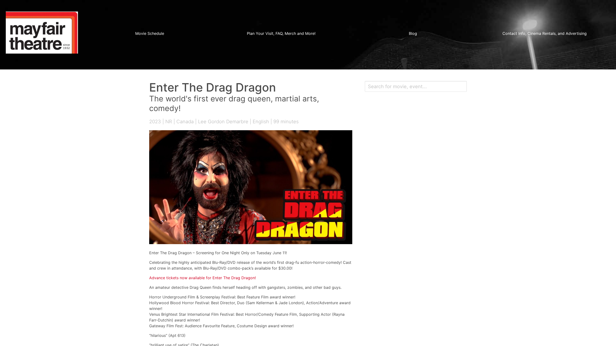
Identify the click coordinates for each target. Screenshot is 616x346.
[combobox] (416, 86)
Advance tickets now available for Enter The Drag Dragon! (202, 277)
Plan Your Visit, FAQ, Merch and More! (281, 33)
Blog (413, 33)
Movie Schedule (149, 33)
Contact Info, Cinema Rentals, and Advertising (544, 33)
